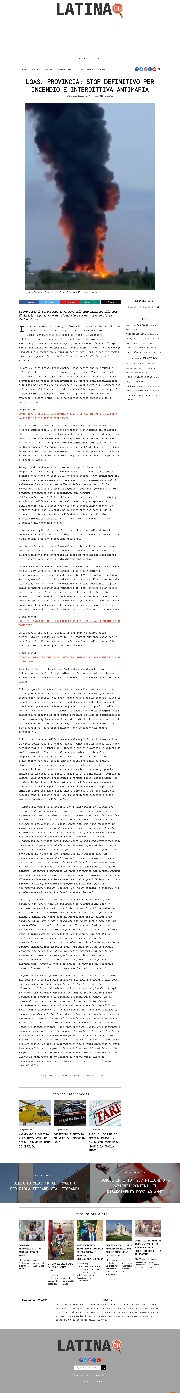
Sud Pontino (85, 69)
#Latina (150, 358)
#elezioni (148, 343)
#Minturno (142, 368)
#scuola (130, 390)
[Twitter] (141, 69)
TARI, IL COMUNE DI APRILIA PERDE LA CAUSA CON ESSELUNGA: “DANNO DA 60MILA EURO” (104, 1142)
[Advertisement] (90, 37)
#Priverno (145, 372)
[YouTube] (154, 69)
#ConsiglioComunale (133, 339)
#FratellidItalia (153, 348)
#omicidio (152, 368)
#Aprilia (40, 1076)
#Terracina (133, 394)
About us (98, 1382)
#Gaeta (137, 352)
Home (23, 69)
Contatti (88, 1382)
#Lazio (137, 363)
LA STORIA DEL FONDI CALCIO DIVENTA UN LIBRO (60, 1267)
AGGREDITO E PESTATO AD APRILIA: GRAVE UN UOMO (69, 1138)
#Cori (144, 339)
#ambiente (131, 325)
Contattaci (103, 69)
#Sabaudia (132, 386)
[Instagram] (146, 69)
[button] (158, 307)
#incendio (146, 352)
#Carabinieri (132, 330)
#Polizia (129, 372)
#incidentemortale (134, 359)
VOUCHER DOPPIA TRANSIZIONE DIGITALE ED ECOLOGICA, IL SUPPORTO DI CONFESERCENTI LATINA (90, 1252)
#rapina (156, 377)
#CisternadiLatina (137, 333)
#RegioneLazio (133, 382)
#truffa (157, 395)
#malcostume (148, 363)
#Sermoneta (139, 390)
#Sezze (148, 390)
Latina (49, 69)
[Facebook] (137, 69)
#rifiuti (145, 382)
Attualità (109, 96)
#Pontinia (137, 372)
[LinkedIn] (150, 69)
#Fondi (130, 347)
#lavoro (129, 364)
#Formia (140, 347)
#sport (156, 390)
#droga (139, 343)
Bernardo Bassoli (76, 96)
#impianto (52, 1076)
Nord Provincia (64, 69)
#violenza (130, 400)
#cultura (130, 343)
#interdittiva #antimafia (71, 1076)
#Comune (154, 334)
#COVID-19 (153, 338)
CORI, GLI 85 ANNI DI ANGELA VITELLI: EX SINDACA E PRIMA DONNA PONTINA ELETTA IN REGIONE (148, 1247)
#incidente (156, 352)
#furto (129, 352)
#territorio (148, 395)
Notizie (34, 69)
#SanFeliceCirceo (145, 386)
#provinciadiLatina (94, 1076)
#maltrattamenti (132, 368)
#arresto (153, 325)
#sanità (156, 386)
